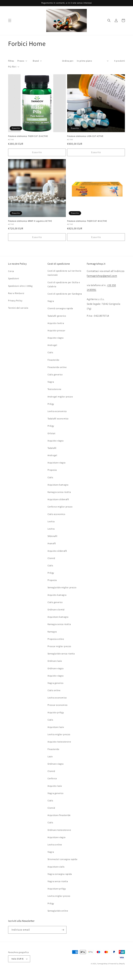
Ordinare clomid (56, 609)
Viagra (51, 301)
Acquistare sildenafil (58, 499)
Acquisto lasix (55, 785)
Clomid (51, 558)
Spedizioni (13, 278)
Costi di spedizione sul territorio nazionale (64, 272)
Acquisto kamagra (57, 594)
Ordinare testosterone (59, 829)
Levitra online (55, 844)
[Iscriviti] (62, 930)
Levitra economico (57, 411)
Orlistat (51, 433)
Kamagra (52, 631)
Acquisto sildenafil (57, 550)
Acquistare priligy (57, 888)
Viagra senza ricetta (58, 881)
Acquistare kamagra (58, 484)
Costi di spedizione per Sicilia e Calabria (64, 284)
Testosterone (54, 389)
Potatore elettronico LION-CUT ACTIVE (85, 136)
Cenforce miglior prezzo (60, 506)
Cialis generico (55, 374)
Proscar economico (58, 704)
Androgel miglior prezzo (60, 396)
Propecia (52, 469)
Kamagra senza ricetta (59, 492)
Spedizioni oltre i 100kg (20, 285)
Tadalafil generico (57, 315)
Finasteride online (57, 367)
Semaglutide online (58, 910)
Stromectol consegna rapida (62, 859)
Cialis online (54, 690)
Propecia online (56, 638)
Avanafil (52, 543)
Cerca (11, 271)
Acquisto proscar (56, 330)
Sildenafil (52, 536)
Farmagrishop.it (103, 964)
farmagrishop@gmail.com (102, 275)
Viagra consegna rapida (60, 874)
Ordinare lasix (55, 660)
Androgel (52, 345)
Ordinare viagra (56, 668)
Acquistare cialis (56, 866)
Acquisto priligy (56, 712)
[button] (9, 20)
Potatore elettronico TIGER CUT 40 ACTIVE (87, 221)
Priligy (51, 403)
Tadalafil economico (58, 418)
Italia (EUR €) (18, 958)
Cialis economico (56, 514)
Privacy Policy (15, 300)
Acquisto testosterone (59, 741)
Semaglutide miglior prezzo (62, 587)
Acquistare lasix (56, 727)
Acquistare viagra (57, 462)
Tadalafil (52, 448)
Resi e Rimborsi (16, 293)
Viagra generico (56, 683)
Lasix (50, 756)
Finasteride (53, 359)
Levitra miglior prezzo (59, 734)
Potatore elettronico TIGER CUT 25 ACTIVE (28, 136)
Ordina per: (67, 60)
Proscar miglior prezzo (59, 646)
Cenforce (52, 778)
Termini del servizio (18, 307)
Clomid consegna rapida (60, 308)
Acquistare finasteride (59, 815)
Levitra (51, 521)
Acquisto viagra (56, 337)
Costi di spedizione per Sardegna (65, 293)
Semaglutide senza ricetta (61, 653)
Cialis (50, 352)
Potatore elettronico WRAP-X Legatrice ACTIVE (30, 221)
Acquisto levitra (56, 323)
